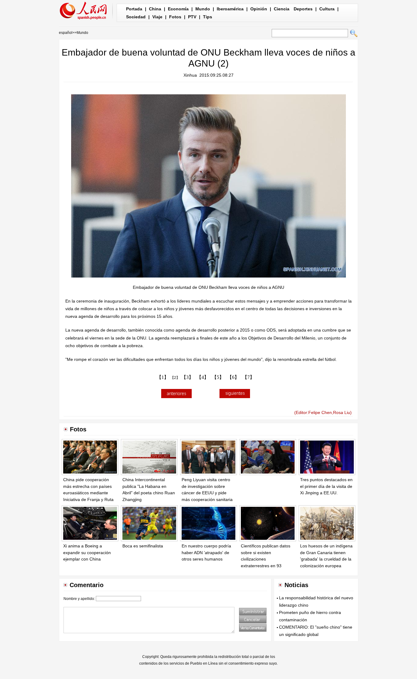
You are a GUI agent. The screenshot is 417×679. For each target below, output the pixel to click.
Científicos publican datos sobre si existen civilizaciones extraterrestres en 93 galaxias (265, 559)
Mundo (202, 8)
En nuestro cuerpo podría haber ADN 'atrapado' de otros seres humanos (206, 552)
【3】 (187, 377)
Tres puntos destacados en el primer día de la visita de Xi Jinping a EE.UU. (326, 486)
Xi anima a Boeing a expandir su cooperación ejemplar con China (87, 552)
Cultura (327, 8)
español (65, 33)
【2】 (175, 378)
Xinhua (190, 75)
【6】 (233, 377)
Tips (207, 16)
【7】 (248, 377)
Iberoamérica (230, 8)
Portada (134, 8)
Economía (178, 8)
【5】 (218, 377)
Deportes (303, 8)
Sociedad (136, 16)
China (155, 8)
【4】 (203, 377)
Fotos (175, 16)
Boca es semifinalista (142, 545)
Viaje (157, 16)
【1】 (163, 377)
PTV (192, 16)
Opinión (258, 8)
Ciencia (281, 8)
